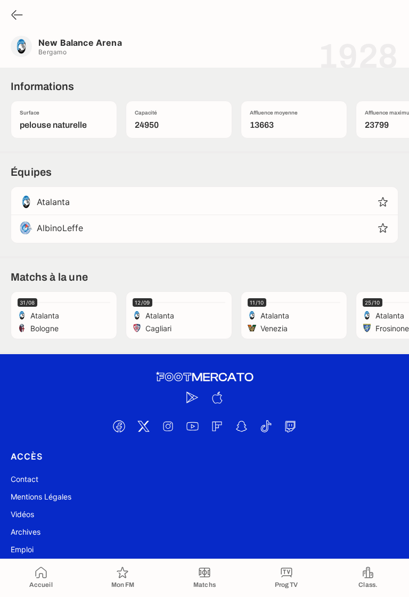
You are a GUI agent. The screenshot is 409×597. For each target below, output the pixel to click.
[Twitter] (143, 426)
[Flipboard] (217, 426)
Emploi (22, 549)
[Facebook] (119, 426)
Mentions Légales (41, 496)
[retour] (17, 16)
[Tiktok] (266, 426)
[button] (383, 202)
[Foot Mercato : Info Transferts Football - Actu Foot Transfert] (204, 377)
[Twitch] (290, 426)
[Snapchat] (241, 426)
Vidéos (22, 514)
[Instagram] (168, 426)
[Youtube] (192, 426)
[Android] (192, 397)
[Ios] (217, 397)
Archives (25, 531)
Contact (24, 479)
